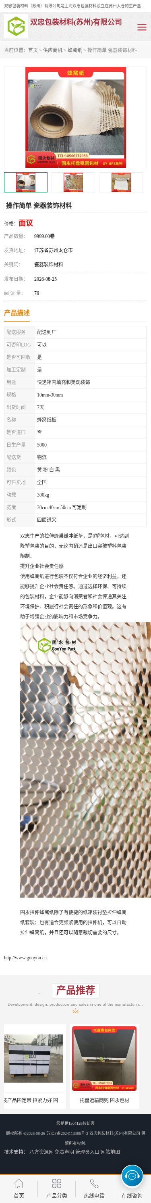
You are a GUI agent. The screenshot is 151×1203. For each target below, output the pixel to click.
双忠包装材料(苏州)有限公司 (114, 1133)
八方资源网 (41, 1152)
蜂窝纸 (75, 50)
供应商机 (52, 50)
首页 (33, 50)
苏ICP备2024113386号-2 (67, 1133)
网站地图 (110, 1152)
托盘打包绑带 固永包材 (112, 1100)
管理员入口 (87, 1152)
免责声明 (64, 1152)
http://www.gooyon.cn (25, 958)
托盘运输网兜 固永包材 (39, 1100)
